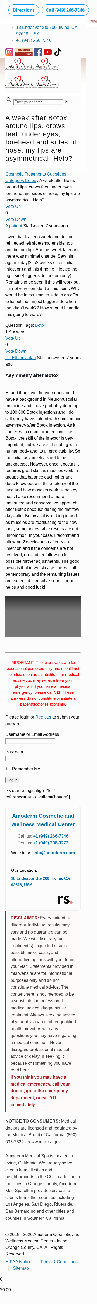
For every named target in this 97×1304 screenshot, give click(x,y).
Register (43, 717)
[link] (66, 101)
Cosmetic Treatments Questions (35, 174)
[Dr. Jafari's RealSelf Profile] (65, 900)
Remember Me (25, 769)
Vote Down (15, 219)
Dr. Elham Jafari (20, 357)
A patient (13, 226)
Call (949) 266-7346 (65, 10)
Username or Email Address (32, 734)
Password (15, 751)
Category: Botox (20, 180)
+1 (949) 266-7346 (33, 40)
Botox (40, 325)
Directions (24, 10)
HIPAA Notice (18, 1261)
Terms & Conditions (59, 1261)
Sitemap (21, 1268)
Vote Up (13, 206)
